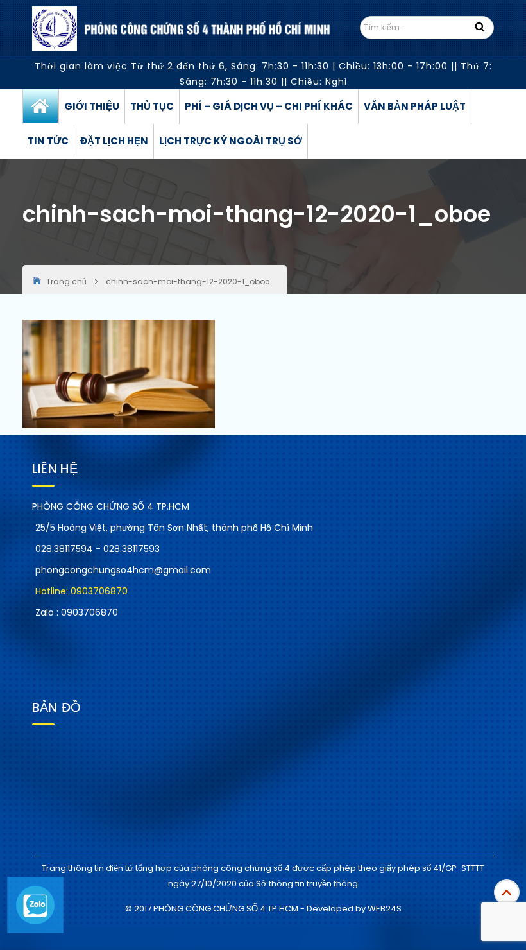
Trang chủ (40, 106)
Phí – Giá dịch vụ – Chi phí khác (269, 106)
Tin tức (48, 141)
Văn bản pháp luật (415, 106)
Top (507, 892)
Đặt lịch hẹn (114, 141)
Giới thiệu (91, 106)
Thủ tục (152, 106)
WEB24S (385, 908)
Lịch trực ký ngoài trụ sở (230, 141)
